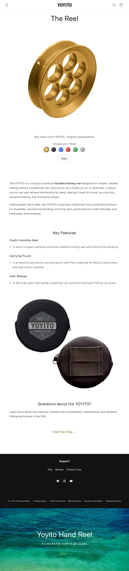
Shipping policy (113, 501)
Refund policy (74, 501)
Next (64, 158)
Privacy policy (40, 501)
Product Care (74, 469)
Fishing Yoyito (23, 501)
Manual (59, 469)
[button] (6, 5)
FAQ (50, 469)
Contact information (93, 501)
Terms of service (57, 501)
